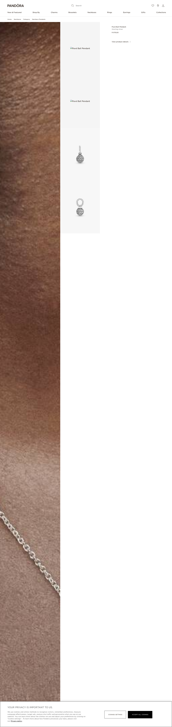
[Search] (72, 5)
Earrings (126, 12)
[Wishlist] (152, 5)
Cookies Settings (115, 714)
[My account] (163, 5)
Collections (161, 12)
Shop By (36, 12)
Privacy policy (16, 721)
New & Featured (14, 12)
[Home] (15, 5)
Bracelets (72, 12)
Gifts (143, 12)
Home (9, 19)
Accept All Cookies (140, 714)
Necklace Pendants (38, 19)
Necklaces (92, 12)
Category (26, 19)
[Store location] (158, 5)
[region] (86, 714)
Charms (54, 12)
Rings (109, 12)
